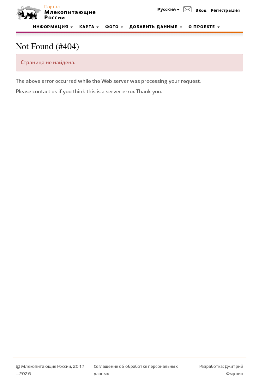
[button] (168, 10)
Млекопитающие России (69, 15)
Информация (51, 27)
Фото (112, 27)
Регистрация (225, 11)
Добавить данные (154, 27)
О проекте (203, 27)
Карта (87, 27)
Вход (201, 11)
